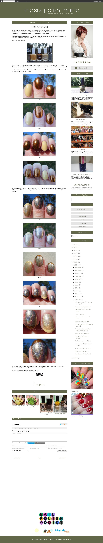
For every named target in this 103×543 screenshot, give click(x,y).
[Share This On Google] (21, 419)
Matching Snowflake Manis (83, 348)
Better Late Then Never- (82, 351)
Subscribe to (15, 450)
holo (82, 220)
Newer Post (17, 458)
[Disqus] (39, 484)
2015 (76, 256)
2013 (76, 262)
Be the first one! (34, 428)
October (78, 273)
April (77, 291)
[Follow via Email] (90, 62)
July (77, 282)
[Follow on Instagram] (81, 62)
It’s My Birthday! (74, 391)
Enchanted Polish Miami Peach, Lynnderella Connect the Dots (82, 185)
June (77, 285)
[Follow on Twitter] (76, 62)
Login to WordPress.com (40, 443)
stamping (82, 223)
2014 (75, 259)
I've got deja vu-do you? (82, 95)
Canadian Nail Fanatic (76, 390)
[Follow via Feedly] (83, 62)
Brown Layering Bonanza (82, 321)
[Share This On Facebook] (13, 419)
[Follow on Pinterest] (79, 62)
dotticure (82, 213)
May (77, 288)
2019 (76, 244)
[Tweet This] (16, 419)
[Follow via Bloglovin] (86, 62)
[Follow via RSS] (88, 62)
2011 (75, 358)
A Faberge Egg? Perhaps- (82, 307)
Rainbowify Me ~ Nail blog (77, 415)
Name (13, 445)
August (77, 279)
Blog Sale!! (82, 149)
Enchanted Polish (82, 209)
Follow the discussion (65, 424)
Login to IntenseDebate (31, 443)
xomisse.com (68, 539)
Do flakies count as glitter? (83, 341)
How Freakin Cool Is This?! (83, 354)
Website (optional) (52, 445)
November (78, 270)
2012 (76, 265)
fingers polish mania (51, 9)
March (77, 294)
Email (31, 445)
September (78, 276)
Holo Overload (79, 314)
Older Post (62, 458)
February (78, 297)
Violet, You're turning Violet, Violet (82, 174)
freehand (82, 216)
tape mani (82, 227)
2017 (75, 250)
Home (39, 458)
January (78, 299)
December (78, 267)
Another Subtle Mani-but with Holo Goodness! (82, 330)
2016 (76, 253)
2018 (75, 247)
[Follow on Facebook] (74, 62)
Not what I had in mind (82, 119)
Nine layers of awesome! (82, 333)
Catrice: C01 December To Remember (79, 417)
